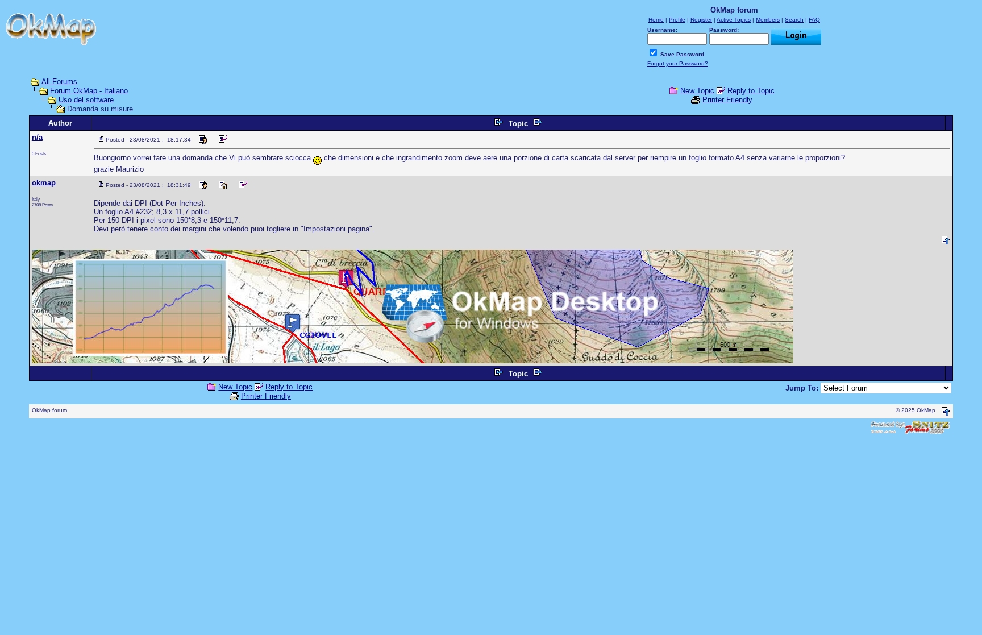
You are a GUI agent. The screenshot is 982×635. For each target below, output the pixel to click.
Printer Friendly (727, 100)
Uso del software (86, 100)
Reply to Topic (751, 90)
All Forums (59, 81)
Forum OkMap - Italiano (89, 90)
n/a (37, 137)
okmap (44, 183)
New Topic (697, 90)
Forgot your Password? (677, 63)
